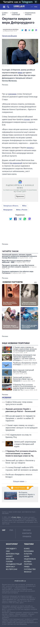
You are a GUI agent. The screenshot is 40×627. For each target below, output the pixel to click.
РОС (35, 7)
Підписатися (20, 196)
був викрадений (15, 163)
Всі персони (11, 569)
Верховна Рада (12, 554)
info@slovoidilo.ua (20, 581)
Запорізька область (10, 206)
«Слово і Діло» (16, 517)
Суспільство (30, 569)
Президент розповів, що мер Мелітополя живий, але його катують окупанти (19, 266)
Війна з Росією (21, 210)
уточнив (26, 119)
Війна (24, 206)
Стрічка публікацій (16, 13)
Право (27, 567)
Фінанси (27, 572)
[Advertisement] (20, 88)
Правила (27, 536)
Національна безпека (30, 13)
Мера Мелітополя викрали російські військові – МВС (16, 261)
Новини (6, 397)
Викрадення (7, 210)
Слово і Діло (5, 13)
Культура (28, 554)
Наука (26, 556)
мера (20, 73)
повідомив (12, 94)
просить (30, 148)
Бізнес (27, 549)
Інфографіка (20, 488)
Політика (28, 564)
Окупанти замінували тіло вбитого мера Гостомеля (17, 272)
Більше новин (18, 481)
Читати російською (9, 36)
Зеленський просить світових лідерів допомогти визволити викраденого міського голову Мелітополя (19, 256)
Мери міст (10, 567)
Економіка (29, 551)
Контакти (27, 533)
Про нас (27, 530)
